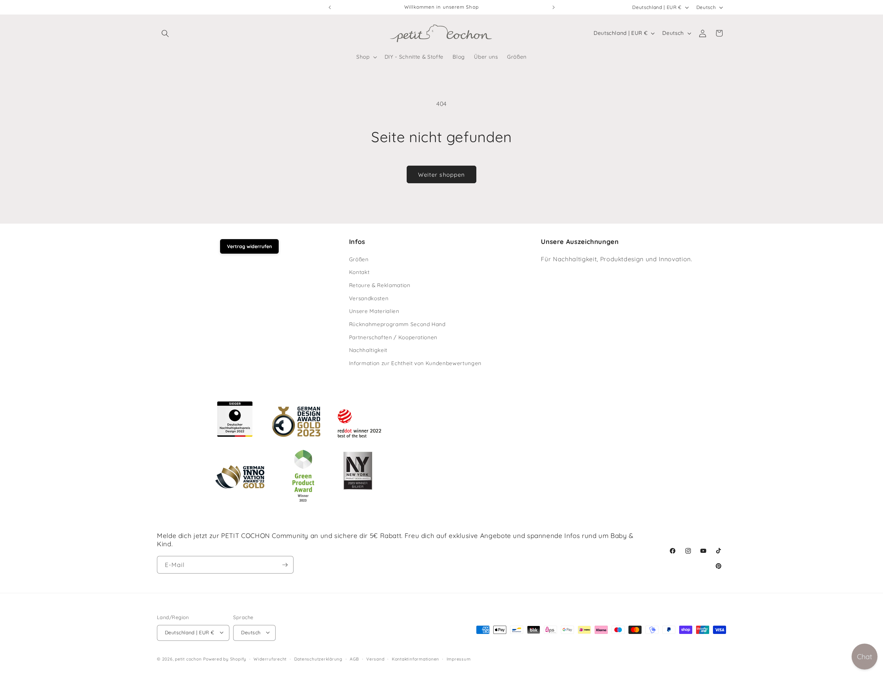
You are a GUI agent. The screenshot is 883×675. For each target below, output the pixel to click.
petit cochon (188, 659)
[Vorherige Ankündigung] (329, 7)
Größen (359, 259)
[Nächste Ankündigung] (553, 7)
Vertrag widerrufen (249, 246)
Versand (375, 658)
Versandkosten (369, 298)
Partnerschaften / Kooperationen (393, 337)
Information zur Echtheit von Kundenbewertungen (415, 363)
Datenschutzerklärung (318, 658)
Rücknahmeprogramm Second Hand (397, 324)
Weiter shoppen (441, 174)
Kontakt (359, 272)
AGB (354, 658)
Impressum (459, 658)
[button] (165, 33)
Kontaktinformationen (415, 658)
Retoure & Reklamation (379, 285)
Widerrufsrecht (270, 658)
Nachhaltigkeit (368, 350)
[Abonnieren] (285, 565)
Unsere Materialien (374, 311)
